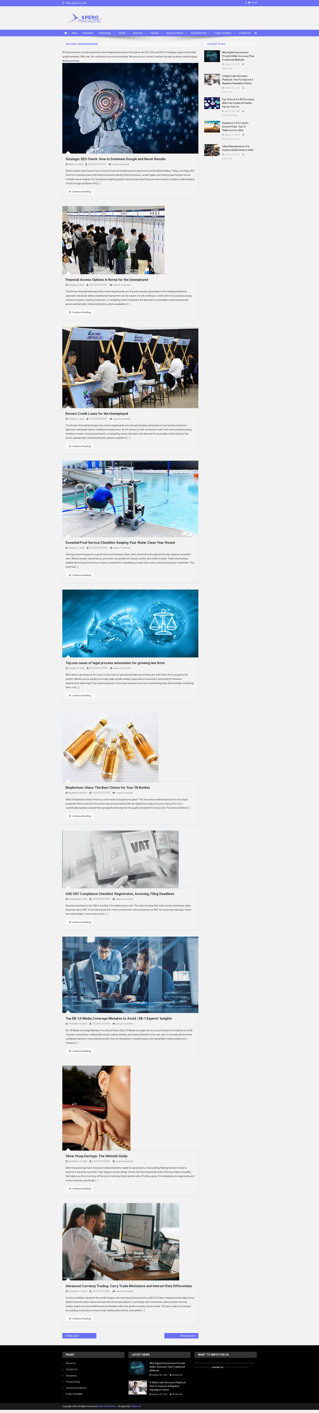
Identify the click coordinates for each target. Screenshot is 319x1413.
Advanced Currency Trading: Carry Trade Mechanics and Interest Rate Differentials (129, 1286)
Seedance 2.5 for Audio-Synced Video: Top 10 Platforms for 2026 (235, 127)
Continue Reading (81, 191)
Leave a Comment (120, 164)
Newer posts (187, 1335)
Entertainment (199, 33)
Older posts (73, 1335)
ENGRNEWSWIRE (97, 164)
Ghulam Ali (227, 68)
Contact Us (245, 33)
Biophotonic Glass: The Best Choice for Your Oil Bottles (108, 788)
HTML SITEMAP (74, 1394)
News (75, 33)
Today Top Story (222, 33)
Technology (105, 33)
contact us (217, 1367)
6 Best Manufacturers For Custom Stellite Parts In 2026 (237, 148)
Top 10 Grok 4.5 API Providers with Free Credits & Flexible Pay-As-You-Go (238, 103)
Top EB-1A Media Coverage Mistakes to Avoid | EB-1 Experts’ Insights (119, 1018)
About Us (71, 1363)
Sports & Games (174, 33)
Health (122, 33)
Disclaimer (71, 1375)
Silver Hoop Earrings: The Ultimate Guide (96, 1156)
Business (138, 33)
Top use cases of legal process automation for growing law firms (115, 663)
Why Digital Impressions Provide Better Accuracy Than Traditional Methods (238, 56)
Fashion (155, 33)
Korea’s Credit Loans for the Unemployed (97, 414)
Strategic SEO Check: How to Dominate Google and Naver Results (116, 159)
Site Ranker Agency (231, 139)
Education (88, 33)
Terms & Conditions (76, 1388)
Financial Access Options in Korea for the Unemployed (107, 280)
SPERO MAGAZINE (106, 1406)
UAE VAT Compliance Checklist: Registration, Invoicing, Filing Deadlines (120, 894)
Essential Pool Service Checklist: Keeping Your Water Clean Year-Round (120, 543)
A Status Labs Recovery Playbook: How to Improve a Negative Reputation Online (237, 80)
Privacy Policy (73, 1381)
